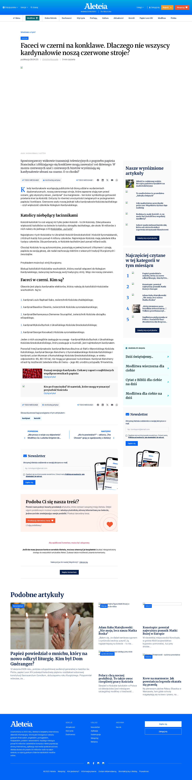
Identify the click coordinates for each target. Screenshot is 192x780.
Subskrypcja (96, 734)
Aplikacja (94, 731)
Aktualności (118, 18)
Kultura (105, 18)
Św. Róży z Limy (106, 12)
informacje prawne (88, 771)
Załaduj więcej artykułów (147, 238)
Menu (18, 18)
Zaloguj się (155, 7)
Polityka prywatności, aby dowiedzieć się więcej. (146, 437)
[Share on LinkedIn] (103, 180)
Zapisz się (29, 482)
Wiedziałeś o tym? (28, 32)
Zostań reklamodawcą (107, 771)
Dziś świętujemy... (139, 357)
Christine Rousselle (50, 59)
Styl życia (81, 18)
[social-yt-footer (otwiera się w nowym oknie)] (88, 763)
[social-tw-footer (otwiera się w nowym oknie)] (98, 763)
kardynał (26, 418)
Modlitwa (31, 18)
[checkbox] (24, 474)
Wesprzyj (180, 7)
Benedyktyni (18, 606)
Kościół (132, 18)
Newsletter (95, 727)
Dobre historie (51, 18)
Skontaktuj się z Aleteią (127, 771)
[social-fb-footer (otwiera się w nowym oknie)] (93, 763)
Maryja (104, 606)
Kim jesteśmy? (73, 771)
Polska (173, 18)
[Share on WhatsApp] (117, 180)
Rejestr (166, 7)
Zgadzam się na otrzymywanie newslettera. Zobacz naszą (55, 475)
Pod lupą (93, 18)
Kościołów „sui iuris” (62, 228)
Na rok (118, 727)
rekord (148, 606)
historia (148, 657)
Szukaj (35, 7)
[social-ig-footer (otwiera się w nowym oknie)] (103, 763)
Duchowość (67, 18)
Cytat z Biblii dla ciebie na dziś (144, 382)
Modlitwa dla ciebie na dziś (144, 396)
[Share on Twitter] (107, 180)
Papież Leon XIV (146, 18)
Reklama (94, 742)
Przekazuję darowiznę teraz (39, 520)
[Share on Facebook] (98, 180)
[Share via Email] (112, 180)
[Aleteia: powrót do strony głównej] (96, 6)
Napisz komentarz (69, 572)
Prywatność (144, 771)
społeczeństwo (107, 654)
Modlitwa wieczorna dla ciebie (145, 368)
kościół (37, 418)
